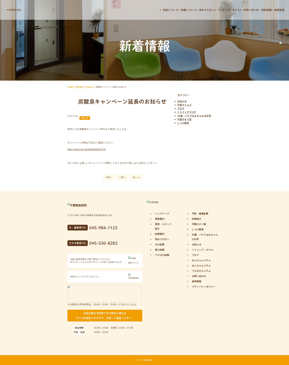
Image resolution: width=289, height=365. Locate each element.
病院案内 (160, 219)
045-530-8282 (103, 243)
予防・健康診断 (200, 213)
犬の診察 (160, 244)
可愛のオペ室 (184, 119)
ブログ (180, 108)
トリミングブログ (186, 112)
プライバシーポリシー (204, 286)
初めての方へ (206, 10)
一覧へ (122, 177)
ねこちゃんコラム (201, 265)
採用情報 (266, 10)
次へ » (136, 177)
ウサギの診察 (162, 255)
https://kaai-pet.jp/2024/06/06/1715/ (86, 149)
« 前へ (108, 177)
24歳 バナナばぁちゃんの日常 (194, 115)
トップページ (162, 213)
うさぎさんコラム (201, 270)
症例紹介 (196, 219)
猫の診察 (160, 249)
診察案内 (160, 234)
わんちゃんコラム (201, 260)
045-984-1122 (103, 227)
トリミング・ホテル (228, 10)
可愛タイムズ (184, 104)
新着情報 (279, 10)
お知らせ (182, 101)
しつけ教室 (183, 122)
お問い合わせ (250, 10)
